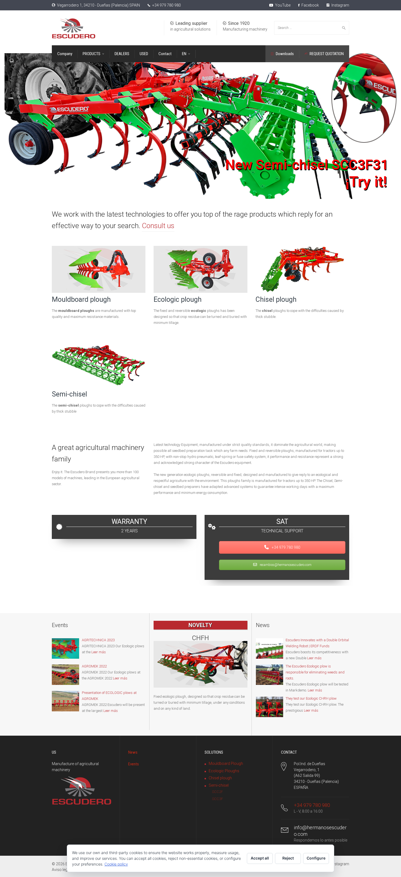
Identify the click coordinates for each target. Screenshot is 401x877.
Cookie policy (116, 864)
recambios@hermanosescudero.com (285, 565)
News (132, 752)
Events (133, 764)
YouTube (282, 5)
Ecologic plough (178, 299)
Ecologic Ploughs (224, 771)
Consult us (158, 226)
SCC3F (217, 799)
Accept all (260, 858)
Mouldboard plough (81, 299)
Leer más (98, 652)
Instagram (340, 5)
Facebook (310, 5)
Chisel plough (276, 299)
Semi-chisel (69, 394)
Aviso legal (61, 869)
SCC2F (217, 792)
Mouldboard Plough (226, 763)
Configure (316, 858)
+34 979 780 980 (166, 5)
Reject (288, 858)
